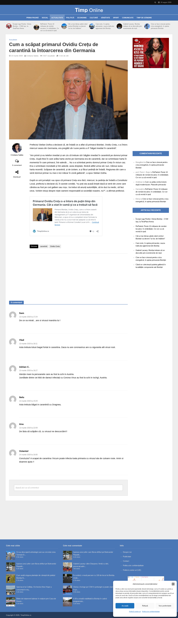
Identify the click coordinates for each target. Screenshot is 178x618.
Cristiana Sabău (32, 56)
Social (45, 18)
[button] (173, 584)
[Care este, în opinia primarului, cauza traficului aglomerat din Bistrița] (91, 26)
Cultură (94, 18)
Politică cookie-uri (135, 611)
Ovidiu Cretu (55, 246)
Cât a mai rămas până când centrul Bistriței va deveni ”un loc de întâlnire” (77, 26)
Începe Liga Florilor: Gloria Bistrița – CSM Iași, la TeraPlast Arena (22, 26)
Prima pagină (32, 18)
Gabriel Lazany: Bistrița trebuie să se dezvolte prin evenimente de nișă (132, 26)
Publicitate (127, 556)
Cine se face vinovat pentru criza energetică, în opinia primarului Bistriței (160, 26)
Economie (82, 18)
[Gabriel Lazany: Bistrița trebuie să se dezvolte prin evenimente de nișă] (119, 26)
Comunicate (127, 18)
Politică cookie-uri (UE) (132, 570)
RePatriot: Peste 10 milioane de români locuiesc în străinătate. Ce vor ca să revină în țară (49, 27)
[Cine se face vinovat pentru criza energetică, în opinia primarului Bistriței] (147, 26)
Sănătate (105, 18)
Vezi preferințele (165, 606)
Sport (116, 18)
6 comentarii (17, 165)
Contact (126, 561)
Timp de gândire (144, 18)
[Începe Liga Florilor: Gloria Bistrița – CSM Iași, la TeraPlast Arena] (9, 26)
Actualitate (57, 18)
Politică (70, 18)
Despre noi (127, 552)
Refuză (145, 606)
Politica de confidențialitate (151, 611)
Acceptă (125, 606)
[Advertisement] (79, 275)
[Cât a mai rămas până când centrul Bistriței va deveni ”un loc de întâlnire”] (64, 26)
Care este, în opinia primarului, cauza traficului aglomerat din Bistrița (105, 26)
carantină (43, 246)
